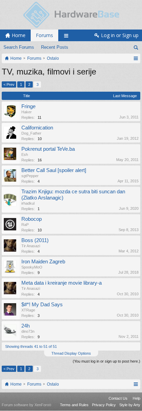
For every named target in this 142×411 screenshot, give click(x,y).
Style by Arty (129, 405)
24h (25, 326)
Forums (44, 35)
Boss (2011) (35, 240)
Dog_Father (31, 133)
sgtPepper (30, 176)
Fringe (28, 106)
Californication (37, 127)
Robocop (31, 219)
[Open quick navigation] (135, 58)
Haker (26, 112)
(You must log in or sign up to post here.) (106, 361)
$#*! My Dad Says (42, 304)
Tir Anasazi (30, 246)
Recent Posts (54, 47)
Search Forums (18, 47)
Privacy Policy (104, 405)
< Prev (8, 84)
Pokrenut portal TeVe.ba (48, 149)
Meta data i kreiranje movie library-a (61, 283)
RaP (25, 224)
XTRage (28, 310)
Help (136, 398)
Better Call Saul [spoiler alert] (53, 170)
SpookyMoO (31, 267)
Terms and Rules (74, 405)
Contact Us (118, 398)
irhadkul (27, 203)
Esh (24, 154)
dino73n (27, 331)
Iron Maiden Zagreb (43, 261)
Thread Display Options (71, 353)
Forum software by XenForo (26, 405)
